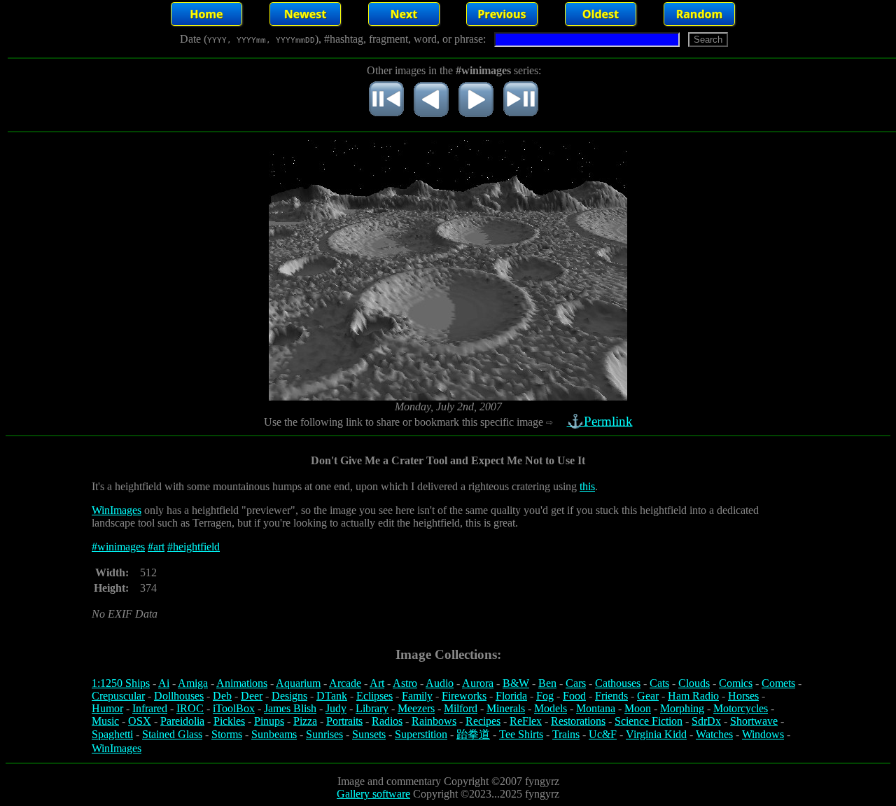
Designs (289, 696)
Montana (595, 708)
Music (105, 721)
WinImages (116, 510)
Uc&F (603, 734)
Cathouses (617, 683)
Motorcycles (740, 708)
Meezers (416, 708)
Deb (222, 696)
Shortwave (754, 721)
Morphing (682, 708)
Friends (611, 696)
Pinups (269, 721)
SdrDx (706, 721)
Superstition (421, 734)
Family (417, 696)
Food (574, 696)
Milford (460, 708)
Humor (107, 708)
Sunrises (324, 734)
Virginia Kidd (656, 734)
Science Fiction (648, 721)
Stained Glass (172, 734)
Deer (251, 696)
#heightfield (193, 547)
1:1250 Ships (121, 683)
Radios (387, 721)
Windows (763, 734)
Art (377, 683)
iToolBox (234, 708)
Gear (648, 696)
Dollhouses (179, 696)
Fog (545, 696)
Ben (547, 683)
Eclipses (374, 696)
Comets (778, 683)
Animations (241, 683)
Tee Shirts (521, 734)
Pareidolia (182, 721)
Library (372, 708)
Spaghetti (112, 734)
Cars (576, 683)
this (587, 486)
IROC (190, 708)
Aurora (477, 683)
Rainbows (434, 721)
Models (550, 708)
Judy (336, 708)
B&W (516, 683)
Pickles (229, 721)
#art (156, 547)
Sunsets (369, 734)
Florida (511, 696)
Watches (714, 734)
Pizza (305, 721)
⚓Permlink (600, 421)
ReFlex (526, 721)
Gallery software (373, 794)
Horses (743, 696)
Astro (405, 683)
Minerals (505, 708)
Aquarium (298, 683)
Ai (163, 683)
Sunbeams (274, 734)
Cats (659, 683)
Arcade (345, 683)
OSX (139, 721)
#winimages (118, 547)
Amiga (193, 683)
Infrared (149, 708)
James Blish (290, 708)
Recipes (482, 721)
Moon (637, 708)
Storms (226, 734)
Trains (566, 734)
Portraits (344, 721)
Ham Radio (693, 696)
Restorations (578, 721)
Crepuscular (118, 696)
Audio (440, 683)
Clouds (694, 683)
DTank (331, 696)
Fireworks (464, 696)
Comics (735, 683)
